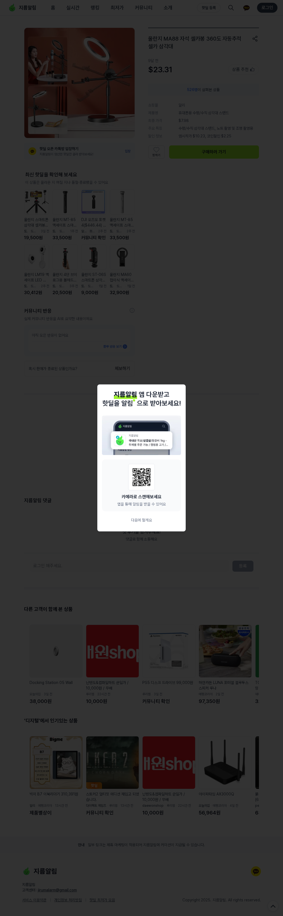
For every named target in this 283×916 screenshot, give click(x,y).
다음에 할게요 (141, 520)
